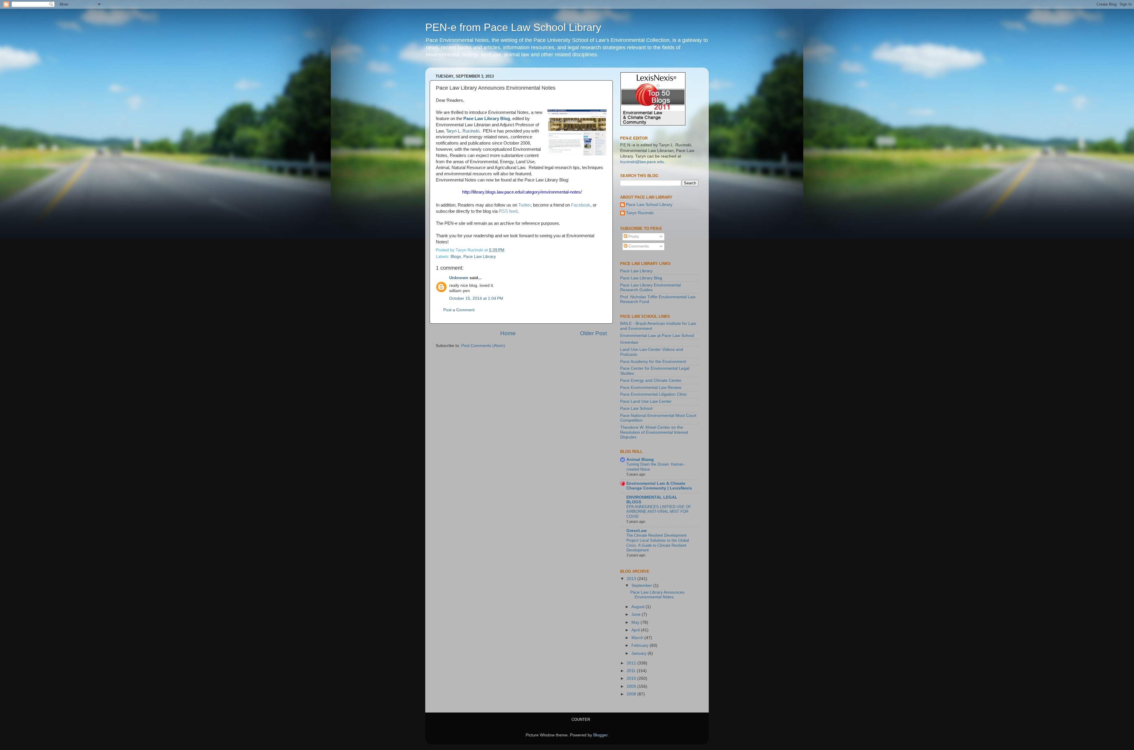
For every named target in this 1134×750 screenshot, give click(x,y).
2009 (632, 686)
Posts (633, 236)
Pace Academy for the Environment (653, 361)
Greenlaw (629, 342)
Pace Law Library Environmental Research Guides (650, 287)
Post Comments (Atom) (483, 345)
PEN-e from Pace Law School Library (513, 27)
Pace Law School (636, 408)
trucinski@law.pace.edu (642, 162)
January (639, 653)
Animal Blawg (640, 459)
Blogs (456, 256)
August (638, 607)
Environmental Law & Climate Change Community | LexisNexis (659, 485)
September (642, 585)
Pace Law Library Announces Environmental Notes (657, 594)
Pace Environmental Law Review (650, 387)
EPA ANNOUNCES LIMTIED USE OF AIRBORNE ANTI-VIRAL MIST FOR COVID (658, 512)
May (636, 622)
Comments (638, 246)
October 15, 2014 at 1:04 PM (476, 298)
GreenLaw (636, 530)
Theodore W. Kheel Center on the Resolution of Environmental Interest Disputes (654, 432)
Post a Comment (459, 310)
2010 (632, 678)
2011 (632, 671)
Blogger (600, 735)
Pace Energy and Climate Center (651, 380)
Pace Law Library (479, 256)
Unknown (458, 278)
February (640, 645)
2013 (632, 579)
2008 (632, 694)
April (636, 630)
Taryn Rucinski (640, 213)
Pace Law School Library (649, 204)
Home (508, 333)
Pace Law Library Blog (486, 118)
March (637, 638)
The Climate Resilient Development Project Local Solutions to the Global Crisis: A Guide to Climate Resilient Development (657, 542)
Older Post (593, 333)
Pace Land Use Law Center (646, 401)
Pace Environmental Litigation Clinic (653, 394)
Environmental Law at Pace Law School (657, 335)
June (636, 614)
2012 (632, 663)
